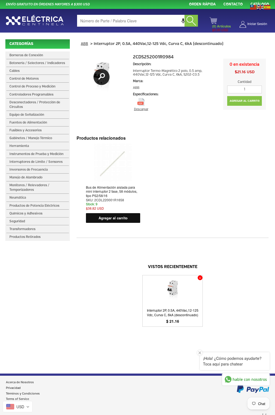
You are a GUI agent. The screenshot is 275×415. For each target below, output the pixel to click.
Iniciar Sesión (257, 23)
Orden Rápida (202, 4)
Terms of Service (17, 399)
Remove (200, 277)
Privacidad (13, 388)
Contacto (233, 4)
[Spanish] (267, 6)
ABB (84, 44)
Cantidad (244, 82)
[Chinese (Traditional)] (253, 6)
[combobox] (137, 21)
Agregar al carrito (113, 217)
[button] (183, 21)
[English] (260, 6)
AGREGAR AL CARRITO (245, 101)
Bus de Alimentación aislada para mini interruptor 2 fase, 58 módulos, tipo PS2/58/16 (111, 191)
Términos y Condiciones (23, 393)
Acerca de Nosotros (20, 382)
